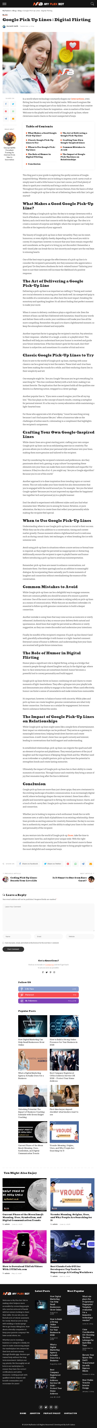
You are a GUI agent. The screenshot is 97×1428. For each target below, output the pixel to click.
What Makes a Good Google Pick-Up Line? (41, 134)
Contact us (49, 965)
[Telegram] (6, 119)
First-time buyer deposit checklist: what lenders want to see (64, 1112)
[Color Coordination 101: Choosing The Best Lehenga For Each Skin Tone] (73, 1339)
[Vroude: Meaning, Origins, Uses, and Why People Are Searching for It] (64, 1132)
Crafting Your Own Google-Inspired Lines (72, 141)
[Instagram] (54, 972)
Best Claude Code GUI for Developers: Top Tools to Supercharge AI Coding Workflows (71, 1269)
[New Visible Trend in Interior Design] (73, 1386)
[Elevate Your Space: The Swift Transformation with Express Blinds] (73, 1364)
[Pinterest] (6, 111)
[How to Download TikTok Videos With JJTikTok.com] (25, 1246)
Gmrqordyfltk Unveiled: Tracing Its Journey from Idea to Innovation (9, 154)
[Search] (91, 4)
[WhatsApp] (13, 111)
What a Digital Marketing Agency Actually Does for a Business (31, 1076)
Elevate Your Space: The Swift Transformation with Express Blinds (88, 1363)
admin (7, 1224)
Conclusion (34, 164)
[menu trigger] (5, 4)
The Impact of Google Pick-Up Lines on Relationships (72, 157)
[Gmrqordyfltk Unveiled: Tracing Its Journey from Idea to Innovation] (9, 138)
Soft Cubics (70, 1425)
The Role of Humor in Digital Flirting (38, 155)
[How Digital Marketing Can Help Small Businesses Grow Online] (32, 1026)
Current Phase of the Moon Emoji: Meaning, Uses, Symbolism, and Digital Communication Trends (23, 1217)
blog (5, 15)
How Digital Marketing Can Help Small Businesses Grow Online (31, 1042)
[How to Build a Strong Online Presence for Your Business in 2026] (64, 1026)
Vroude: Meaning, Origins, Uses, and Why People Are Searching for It (62, 1148)
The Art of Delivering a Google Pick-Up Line (73, 134)
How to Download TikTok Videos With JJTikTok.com (23, 1268)
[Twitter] (13, 104)
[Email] (13, 119)
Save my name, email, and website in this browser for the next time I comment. (32, 943)
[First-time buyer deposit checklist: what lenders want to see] (64, 1096)
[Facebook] (6, 104)
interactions (77, 99)
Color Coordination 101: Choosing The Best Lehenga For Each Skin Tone (88, 1337)
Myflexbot (33, 1425)
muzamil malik (12, 26)
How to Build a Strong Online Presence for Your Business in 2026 (64, 1042)
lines (70, 835)
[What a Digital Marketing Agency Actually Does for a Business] (32, 1060)
